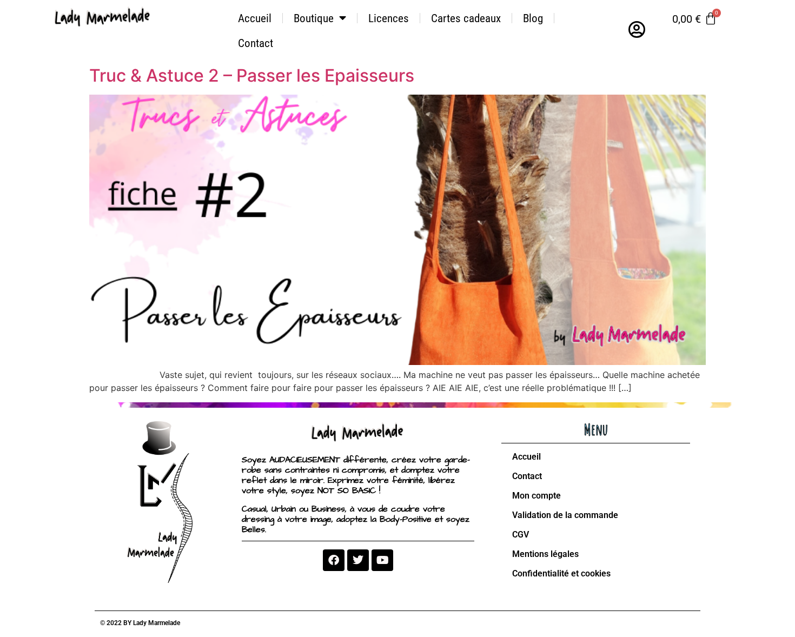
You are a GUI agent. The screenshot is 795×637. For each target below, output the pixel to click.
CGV (520, 534)
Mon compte (536, 495)
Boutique (314, 18)
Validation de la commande (565, 515)
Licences (388, 18)
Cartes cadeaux (466, 18)
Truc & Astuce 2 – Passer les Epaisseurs (251, 75)
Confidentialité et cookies (561, 573)
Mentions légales (545, 554)
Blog (533, 18)
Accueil (254, 18)
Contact (255, 43)
